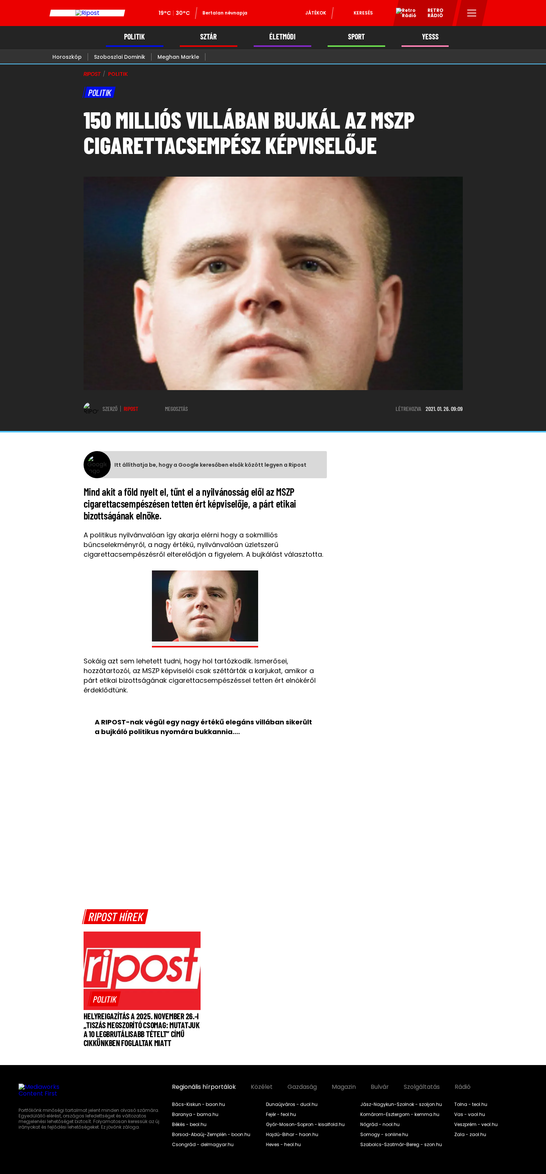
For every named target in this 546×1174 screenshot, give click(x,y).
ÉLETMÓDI (282, 36)
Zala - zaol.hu (470, 1135)
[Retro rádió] (403, 14)
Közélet (262, 1087)
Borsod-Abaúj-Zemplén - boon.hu (211, 1135)
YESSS (430, 36)
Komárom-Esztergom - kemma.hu (399, 1114)
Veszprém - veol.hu (476, 1125)
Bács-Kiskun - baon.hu (198, 1104)
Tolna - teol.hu (470, 1104)
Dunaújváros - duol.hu (292, 1104)
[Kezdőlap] (87, 13)
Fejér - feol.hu (281, 1114)
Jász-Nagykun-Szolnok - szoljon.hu (401, 1104)
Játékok (315, 13)
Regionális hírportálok (204, 1087)
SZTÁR (208, 36)
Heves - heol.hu (283, 1145)
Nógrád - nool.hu (380, 1125)
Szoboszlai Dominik (119, 57)
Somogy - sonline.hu (384, 1135)
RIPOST (92, 74)
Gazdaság (302, 1087)
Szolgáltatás (422, 1087)
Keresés (363, 13)
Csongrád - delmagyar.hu (203, 1145)
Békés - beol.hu (189, 1125)
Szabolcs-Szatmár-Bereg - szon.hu (401, 1145)
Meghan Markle (178, 57)
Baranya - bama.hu (195, 1114)
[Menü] (472, 13)
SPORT (356, 36)
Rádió (463, 1087)
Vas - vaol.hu (469, 1114)
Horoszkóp (67, 57)
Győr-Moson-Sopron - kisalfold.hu (305, 1125)
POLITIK (134, 36)
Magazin (344, 1087)
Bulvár (380, 1087)
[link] (104, 998)
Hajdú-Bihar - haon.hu (292, 1135)
